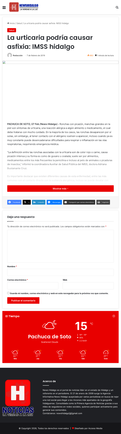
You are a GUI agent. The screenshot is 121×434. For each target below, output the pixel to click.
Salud (19, 23)
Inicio (12, 23)
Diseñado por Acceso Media (88, 428)
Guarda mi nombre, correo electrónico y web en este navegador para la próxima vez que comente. (59, 293)
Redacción (18, 55)
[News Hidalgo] (24, 7)
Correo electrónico (17, 280)
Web (65, 280)
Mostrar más (60, 188)
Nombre (12, 266)
